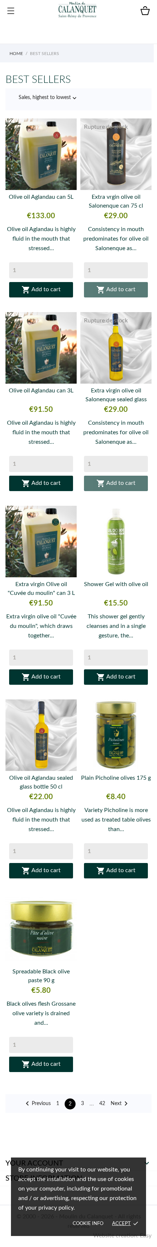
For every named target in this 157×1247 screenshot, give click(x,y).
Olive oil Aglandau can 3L (41, 391)
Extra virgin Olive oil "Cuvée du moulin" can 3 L (41, 588)
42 (102, 1103)
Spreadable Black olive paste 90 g (41, 976)
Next (120, 1103)
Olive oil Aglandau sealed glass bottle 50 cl (41, 782)
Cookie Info (88, 1223)
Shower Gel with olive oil (116, 584)
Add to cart (41, 289)
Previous (37, 1103)
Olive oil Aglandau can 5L (41, 197)
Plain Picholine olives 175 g (116, 778)
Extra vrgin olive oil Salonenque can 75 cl (116, 201)
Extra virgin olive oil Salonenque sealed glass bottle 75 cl (116, 396)
